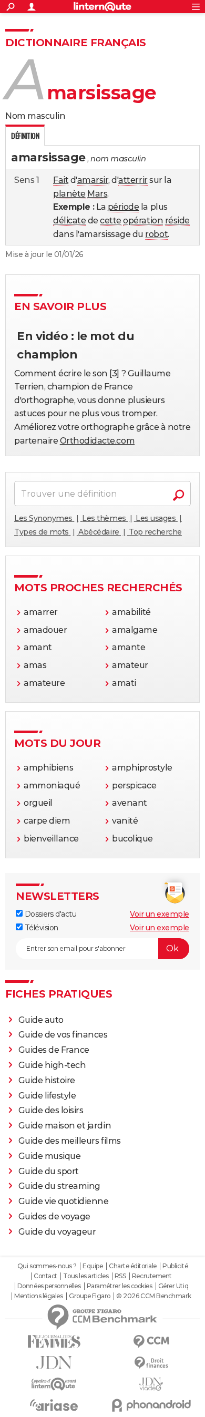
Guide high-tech (52, 1065)
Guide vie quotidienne (63, 1201)
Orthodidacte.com (97, 441)
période (123, 207)
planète (69, 194)
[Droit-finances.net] (151, 1363)
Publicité (175, 1266)
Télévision (40, 927)
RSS (120, 1276)
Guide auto (41, 1020)
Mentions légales (38, 1296)
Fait (60, 180)
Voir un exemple (159, 914)
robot (156, 234)
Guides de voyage (54, 1216)
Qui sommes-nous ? (47, 1266)
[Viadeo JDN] (151, 1384)
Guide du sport (48, 1171)
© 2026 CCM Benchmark (153, 1296)
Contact (45, 1276)
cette (110, 220)
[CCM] (151, 1341)
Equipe (92, 1266)
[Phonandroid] (151, 1405)
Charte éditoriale (133, 1266)
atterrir (132, 180)
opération (143, 220)
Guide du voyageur (57, 1232)
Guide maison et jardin (64, 1126)
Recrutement (152, 1276)
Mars (97, 194)
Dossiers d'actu (49, 914)
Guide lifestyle (47, 1096)
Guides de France (53, 1050)
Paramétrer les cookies (119, 1286)
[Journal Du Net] (53, 1362)
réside (177, 220)
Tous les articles (85, 1276)
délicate (69, 220)
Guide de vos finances (63, 1035)
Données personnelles (48, 1286)
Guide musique (49, 1156)
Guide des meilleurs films (69, 1141)
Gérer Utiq (173, 1286)
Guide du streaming (59, 1186)
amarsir (93, 180)
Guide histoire (46, 1080)
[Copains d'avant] (53, 1384)
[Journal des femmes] (53, 1341)
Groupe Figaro (89, 1296)
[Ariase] (53, 1405)
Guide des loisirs (51, 1110)
